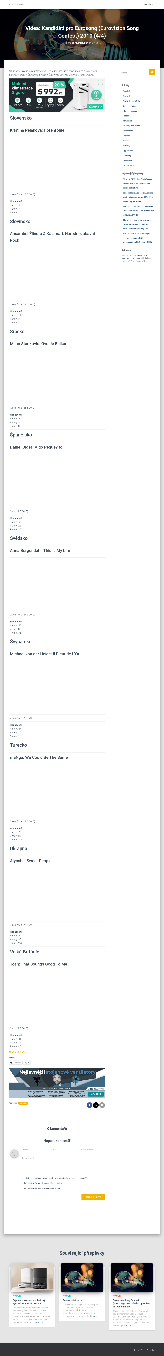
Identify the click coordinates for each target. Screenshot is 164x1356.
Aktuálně (23, 1103)
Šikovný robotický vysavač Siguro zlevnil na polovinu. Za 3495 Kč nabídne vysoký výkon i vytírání (137, 224)
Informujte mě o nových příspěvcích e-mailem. (42, 1189)
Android (126, 96)
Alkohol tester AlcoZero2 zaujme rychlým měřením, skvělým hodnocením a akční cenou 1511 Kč (137, 238)
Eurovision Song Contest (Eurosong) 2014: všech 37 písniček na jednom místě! (131, 1303)
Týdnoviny (127, 155)
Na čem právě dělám (131, 126)
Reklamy (126, 146)
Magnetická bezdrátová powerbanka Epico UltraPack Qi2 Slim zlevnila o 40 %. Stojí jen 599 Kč (138, 210)
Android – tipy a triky (131, 101)
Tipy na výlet (128, 150)
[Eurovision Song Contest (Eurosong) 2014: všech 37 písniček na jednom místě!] (132, 1277)
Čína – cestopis (129, 106)
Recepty (126, 141)
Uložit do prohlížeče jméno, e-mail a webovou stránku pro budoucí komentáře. (57, 1178)
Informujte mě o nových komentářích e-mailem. (43, 1183)
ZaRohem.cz (148, 5)
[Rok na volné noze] (82, 1277)
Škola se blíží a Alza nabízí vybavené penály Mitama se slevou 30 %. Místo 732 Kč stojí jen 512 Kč (138, 197)
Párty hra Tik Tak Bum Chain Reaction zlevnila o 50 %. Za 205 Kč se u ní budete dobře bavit (138, 183)
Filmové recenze (130, 111)
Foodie (126, 116)
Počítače (126, 136)
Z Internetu (127, 160)
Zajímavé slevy (129, 165)
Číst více (39, 1322)
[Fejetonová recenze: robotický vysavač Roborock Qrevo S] (32, 1277)
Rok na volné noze (72, 1300)
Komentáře (127, 121)
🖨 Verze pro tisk (17, 1051)
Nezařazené (128, 131)
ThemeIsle (151, 1350)
